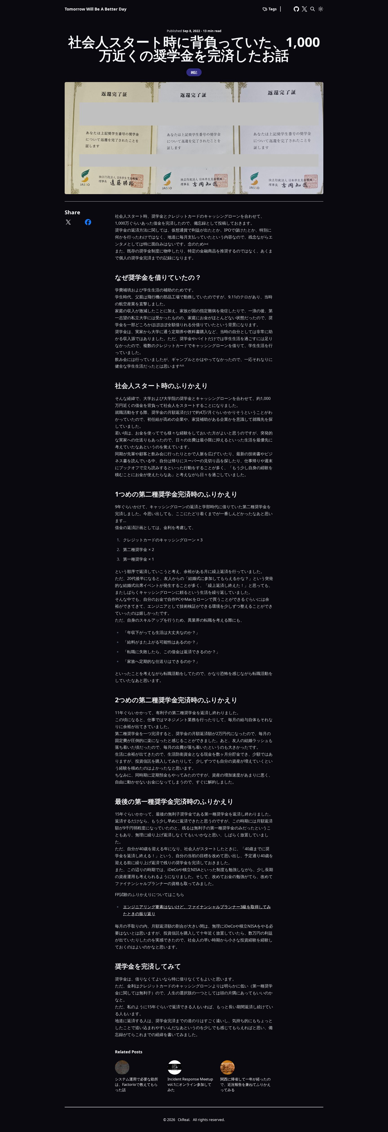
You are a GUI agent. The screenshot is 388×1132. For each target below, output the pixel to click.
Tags (273, 9)
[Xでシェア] (68, 222)
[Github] (296, 9)
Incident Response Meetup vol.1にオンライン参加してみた (190, 1084)
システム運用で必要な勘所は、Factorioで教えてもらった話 (136, 1084)
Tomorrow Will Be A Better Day (95, 9)
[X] (304, 9)
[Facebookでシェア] (88, 222)
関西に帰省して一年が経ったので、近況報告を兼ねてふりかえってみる (245, 1084)
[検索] (312, 9)
